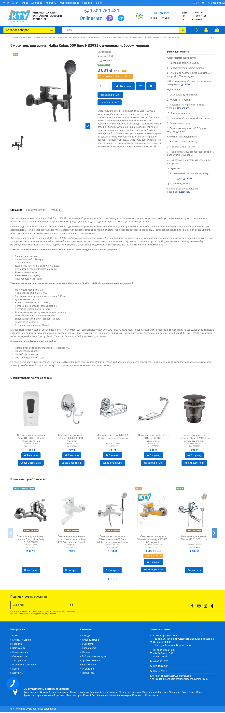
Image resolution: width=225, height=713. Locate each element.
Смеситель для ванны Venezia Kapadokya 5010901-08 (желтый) (153, 539)
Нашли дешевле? (109, 102)
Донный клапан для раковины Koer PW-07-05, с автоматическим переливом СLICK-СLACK (194, 439)
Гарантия (87, 2)
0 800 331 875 (160, 661)
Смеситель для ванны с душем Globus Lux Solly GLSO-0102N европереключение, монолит (31, 542)
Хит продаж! (19, 660)
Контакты (51, 2)
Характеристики (36, 210)
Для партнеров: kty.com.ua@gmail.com (170, 675)
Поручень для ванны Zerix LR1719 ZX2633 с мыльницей (153, 438)
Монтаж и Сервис (69, 2)
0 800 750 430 (104, 10)
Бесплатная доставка (24, 664)
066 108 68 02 (160, 666)
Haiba (108, 52)
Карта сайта (19, 648)
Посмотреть (30, 570)
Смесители (88, 644)
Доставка (37, 2)
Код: (100, 60)
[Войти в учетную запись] (206, 29)
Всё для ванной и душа (94, 656)
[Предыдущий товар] (212, 38)
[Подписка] (71, 605)
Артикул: (102, 56)
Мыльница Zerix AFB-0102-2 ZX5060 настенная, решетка (112, 437)
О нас (25, 2)
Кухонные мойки (91, 639)
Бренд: (101, 52)
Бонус (99, 2)
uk (197, 2)
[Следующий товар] (214, 38)
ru (202, 2)
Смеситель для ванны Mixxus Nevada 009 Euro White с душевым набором (112, 539)
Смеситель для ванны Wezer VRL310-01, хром (194, 538)
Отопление (88, 668)
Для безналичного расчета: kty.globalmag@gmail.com (179, 679)
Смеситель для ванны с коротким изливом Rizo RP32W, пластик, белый (72, 539)
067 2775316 (160, 671)
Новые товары (20, 652)
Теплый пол (88, 673)
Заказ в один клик (110, 95)
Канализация (89, 664)
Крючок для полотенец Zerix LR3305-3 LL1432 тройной (71, 438)
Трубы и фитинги (91, 660)
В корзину (125, 86)
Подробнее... (185, 84)
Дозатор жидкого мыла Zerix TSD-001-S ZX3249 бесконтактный (31, 438)
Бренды (86, 635)
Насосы (86, 652)
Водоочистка (89, 648)
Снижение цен (20, 656)
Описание (16, 210)
